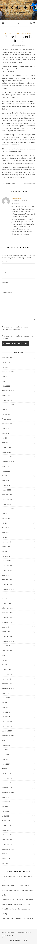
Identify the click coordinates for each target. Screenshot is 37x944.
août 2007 (5, 854)
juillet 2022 (6, 386)
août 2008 (5, 797)
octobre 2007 (7, 844)
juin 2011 (5, 660)
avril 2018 (5, 480)
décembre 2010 (7, 674)
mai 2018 (5, 476)
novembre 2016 (7, 542)
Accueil (4, 933)
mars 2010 (6, 712)
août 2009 (5, 740)
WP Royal (24, 940)
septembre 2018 (8, 461)
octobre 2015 (7, 570)
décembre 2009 (7, 721)
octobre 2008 (7, 788)
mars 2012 (6, 646)
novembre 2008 (7, 783)
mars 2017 (6, 537)
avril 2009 (5, 759)
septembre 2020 (8, 405)
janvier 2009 (6, 773)
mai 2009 (5, 754)
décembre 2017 (7, 495)
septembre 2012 (8, 641)
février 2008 (6, 825)
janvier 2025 (6, 362)
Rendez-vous (11, 933)
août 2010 (5, 693)
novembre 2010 (7, 679)
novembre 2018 (7, 457)
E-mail (5, 272)
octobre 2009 (7, 731)
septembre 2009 (8, 736)
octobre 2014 (7, 584)
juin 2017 (5, 523)
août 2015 (5, 575)
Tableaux (28, 933)
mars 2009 (6, 764)
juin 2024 (5, 367)
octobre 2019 (7, 424)
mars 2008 (6, 821)
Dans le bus (10, 33)
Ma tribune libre (24, 33)
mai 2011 (5, 665)
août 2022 (5, 381)
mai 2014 (5, 599)
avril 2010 (5, 707)
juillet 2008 (6, 802)
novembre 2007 (7, 840)
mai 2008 (5, 811)
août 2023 (5, 376)
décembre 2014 (7, 580)
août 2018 (5, 466)
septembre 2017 (8, 509)
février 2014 (6, 603)
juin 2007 (5, 863)
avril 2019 (5, 443)
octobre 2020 (7, 400)
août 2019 (5, 428)
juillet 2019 (6, 433)
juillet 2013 (6, 632)
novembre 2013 (7, 613)
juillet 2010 (6, 698)
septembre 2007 (8, 849)
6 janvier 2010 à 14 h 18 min (19, 200)
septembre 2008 (8, 792)
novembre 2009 (7, 726)
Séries (4, 935)
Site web (5, 282)
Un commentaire (29, 184)
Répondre (15, 203)
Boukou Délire (18, 7)
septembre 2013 (8, 622)
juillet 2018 (6, 471)
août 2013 (5, 627)
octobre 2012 (7, 636)
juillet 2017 (6, 518)
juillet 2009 (6, 745)
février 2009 (6, 769)
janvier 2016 (6, 561)
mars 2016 (6, 556)
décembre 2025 (7, 358)
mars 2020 (6, 414)
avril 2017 (5, 532)
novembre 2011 (7, 651)
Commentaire (7, 293)
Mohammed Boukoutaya (11, 886)
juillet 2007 (6, 858)
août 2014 (5, 594)
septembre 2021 (8, 391)
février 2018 (6, 485)
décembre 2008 (7, 778)
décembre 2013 (7, 608)
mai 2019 (5, 438)
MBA (8, 935)
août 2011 (5, 655)
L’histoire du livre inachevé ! (24, 918)
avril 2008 (5, 816)
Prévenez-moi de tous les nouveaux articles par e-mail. (17, 337)
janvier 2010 (6, 717)
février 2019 (6, 447)
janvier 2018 (6, 490)
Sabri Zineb (6, 918)
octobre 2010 (7, 684)
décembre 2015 (7, 565)
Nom (4, 262)
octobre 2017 (7, 504)
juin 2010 (5, 702)
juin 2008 (5, 806)
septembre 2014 (8, 589)
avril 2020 (5, 410)
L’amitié (26, 886)
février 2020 (6, 419)
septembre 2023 (8, 372)
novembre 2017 (7, 499)
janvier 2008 (6, 830)
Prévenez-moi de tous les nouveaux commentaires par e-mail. (15, 328)
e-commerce (20, 933)
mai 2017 (5, 528)
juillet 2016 (6, 547)
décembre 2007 (7, 835)
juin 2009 (5, 750)
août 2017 (5, 513)
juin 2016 (5, 551)
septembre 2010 (8, 688)
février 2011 (6, 669)
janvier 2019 (6, 452)
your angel (16, 198)
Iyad (11, 935)
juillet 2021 (6, 395)
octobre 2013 (7, 617)
